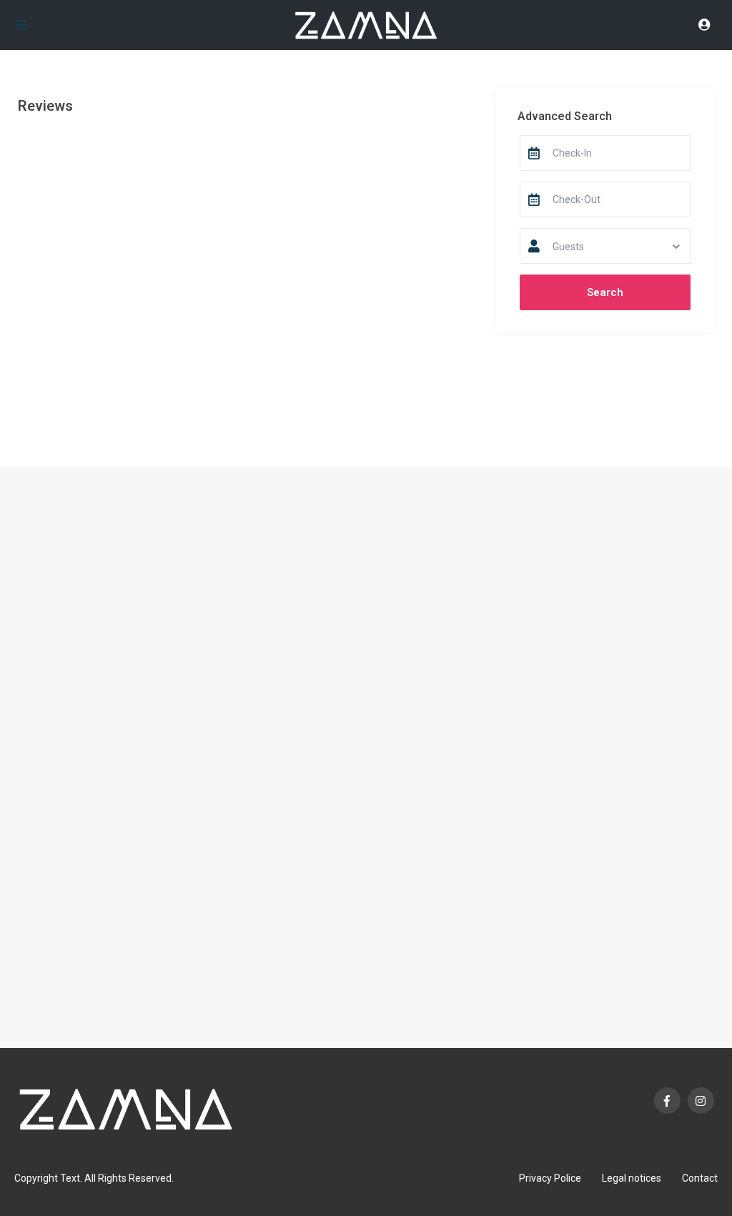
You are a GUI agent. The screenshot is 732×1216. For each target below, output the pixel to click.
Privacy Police (550, 1178)
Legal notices (631, 1178)
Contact (700, 1178)
